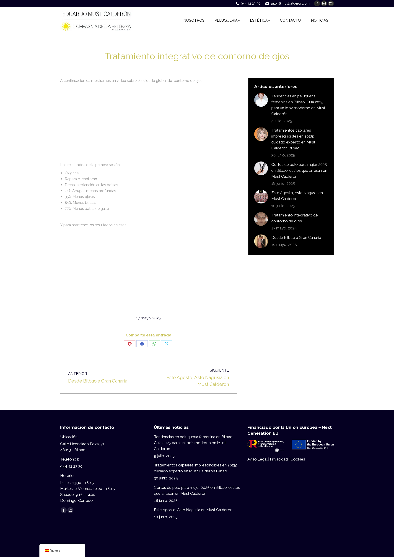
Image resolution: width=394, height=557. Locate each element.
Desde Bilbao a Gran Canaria (296, 237)
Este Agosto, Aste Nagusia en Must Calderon (297, 195)
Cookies (297, 459)
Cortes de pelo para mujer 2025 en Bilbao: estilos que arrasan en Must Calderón (299, 170)
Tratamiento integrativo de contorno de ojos (294, 218)
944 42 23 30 (250, 3)
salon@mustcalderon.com (290, 3)
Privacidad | (280, 459)
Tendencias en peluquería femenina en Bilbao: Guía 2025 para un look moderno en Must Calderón (298, 105)
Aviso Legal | (258, 459)
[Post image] (261, 100)
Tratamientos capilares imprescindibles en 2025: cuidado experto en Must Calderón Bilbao (293, 139)
